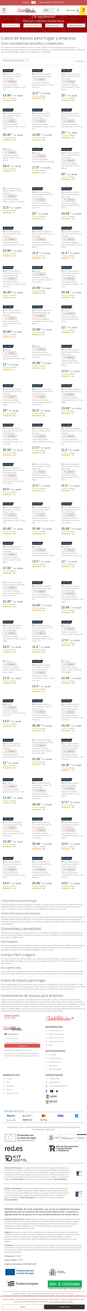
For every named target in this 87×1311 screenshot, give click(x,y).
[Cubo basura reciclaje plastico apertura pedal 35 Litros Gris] (43, 346)
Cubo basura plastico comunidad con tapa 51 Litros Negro (72, 599)
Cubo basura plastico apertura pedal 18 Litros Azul (72, 633)
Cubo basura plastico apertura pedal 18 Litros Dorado (12, 157)
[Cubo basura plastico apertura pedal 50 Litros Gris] (14, 233)
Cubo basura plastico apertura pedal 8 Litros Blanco (70, 319)
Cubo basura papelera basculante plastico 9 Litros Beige (71, 244)
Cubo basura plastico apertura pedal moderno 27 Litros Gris (42, 205)
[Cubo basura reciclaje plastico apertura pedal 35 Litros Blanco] (43, 391)
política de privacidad (30, 1043)
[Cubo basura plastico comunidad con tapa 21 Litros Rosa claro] (72, 746)
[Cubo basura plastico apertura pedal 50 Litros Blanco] (72, 194)
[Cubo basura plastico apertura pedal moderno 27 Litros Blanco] (14, 470)
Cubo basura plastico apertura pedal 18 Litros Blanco (70, 363)
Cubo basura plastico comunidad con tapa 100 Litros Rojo (12, 441)
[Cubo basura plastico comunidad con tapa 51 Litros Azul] (14, 115)
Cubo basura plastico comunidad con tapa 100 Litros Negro (41, 835)
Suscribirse (22, 1046)
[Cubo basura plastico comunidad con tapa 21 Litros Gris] (43, 115)
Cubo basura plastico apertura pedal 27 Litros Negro (12, 402)
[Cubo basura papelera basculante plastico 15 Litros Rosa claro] (43, 75)
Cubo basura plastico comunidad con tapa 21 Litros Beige (14, 638)
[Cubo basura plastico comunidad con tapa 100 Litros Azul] (43, 785)
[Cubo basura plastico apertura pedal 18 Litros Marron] (72, 784)
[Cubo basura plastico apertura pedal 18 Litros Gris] (43, 430)
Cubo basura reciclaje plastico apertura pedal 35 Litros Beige (71, 669)
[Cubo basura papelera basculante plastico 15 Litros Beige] (72, 390)
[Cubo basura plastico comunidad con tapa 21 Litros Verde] (14, 864)
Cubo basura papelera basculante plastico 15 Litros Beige (72, 400)
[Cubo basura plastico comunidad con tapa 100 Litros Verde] (72, 509)
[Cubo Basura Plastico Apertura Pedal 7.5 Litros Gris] (14, 190)
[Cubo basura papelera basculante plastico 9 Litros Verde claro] (43, 627)
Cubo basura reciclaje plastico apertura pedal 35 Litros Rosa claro (42, 750)
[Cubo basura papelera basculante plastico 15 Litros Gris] (43, 587)
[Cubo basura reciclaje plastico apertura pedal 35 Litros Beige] (72, 661)
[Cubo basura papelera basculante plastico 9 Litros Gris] (72, 430)
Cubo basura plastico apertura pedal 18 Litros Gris (43, 440)
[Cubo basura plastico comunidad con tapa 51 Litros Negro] (72, 588)
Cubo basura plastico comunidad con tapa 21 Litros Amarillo (72, 875)
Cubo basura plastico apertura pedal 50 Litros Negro (12, 323)
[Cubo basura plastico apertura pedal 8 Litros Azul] (14, 783)
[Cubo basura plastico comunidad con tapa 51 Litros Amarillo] (14, 273)
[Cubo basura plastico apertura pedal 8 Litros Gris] (72, 547)
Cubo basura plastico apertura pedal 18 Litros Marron (70, 794)
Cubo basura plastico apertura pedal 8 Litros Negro (14, 357)
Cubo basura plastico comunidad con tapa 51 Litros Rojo (43, 520)
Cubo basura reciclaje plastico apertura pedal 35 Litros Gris (42, 354)
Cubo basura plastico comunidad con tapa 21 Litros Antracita (14, 713)
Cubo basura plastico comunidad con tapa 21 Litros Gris (43, 126)
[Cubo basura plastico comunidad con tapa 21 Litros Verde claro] (72, 706)
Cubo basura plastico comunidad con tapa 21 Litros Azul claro (43, 678)
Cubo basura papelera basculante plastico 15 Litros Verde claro (13, 833)
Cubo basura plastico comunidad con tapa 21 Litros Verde (14, 875)
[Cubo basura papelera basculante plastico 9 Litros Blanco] (43, 233)
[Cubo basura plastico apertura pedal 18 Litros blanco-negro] (14, 661)
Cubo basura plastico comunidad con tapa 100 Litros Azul (41, 796)
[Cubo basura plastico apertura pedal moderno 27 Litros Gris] (43, 194)
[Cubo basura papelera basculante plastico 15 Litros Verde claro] (14, 823)
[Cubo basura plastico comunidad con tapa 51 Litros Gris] (14, 509)
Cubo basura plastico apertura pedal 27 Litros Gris (72, 125)
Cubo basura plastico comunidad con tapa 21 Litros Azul (14, 87)
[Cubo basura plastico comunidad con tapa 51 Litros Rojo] (43, 509)
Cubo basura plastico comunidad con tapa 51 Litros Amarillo (14, 284)
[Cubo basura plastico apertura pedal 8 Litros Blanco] (72, 310)
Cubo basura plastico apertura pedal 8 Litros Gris (71, 554)
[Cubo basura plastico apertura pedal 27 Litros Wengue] (43, 864)
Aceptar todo (64, 1307)
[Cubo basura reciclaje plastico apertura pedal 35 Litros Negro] (43, 271)
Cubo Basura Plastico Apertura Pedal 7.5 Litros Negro (41, 477)
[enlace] (80, 1173)
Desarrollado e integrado (65, 1293)
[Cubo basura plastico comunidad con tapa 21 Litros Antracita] (14, 704)
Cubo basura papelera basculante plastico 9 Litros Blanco (42, 244)
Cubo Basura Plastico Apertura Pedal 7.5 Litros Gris (14, 200)
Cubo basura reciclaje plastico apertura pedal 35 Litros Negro (42, 279)
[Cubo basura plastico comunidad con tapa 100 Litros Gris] (43, 706)
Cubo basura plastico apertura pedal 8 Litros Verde (43, 554)
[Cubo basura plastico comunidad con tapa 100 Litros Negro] (43, 824)
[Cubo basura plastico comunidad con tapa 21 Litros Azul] (14, 76)
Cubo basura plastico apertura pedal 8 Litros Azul (13, 790)
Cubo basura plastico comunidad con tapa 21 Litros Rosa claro (72, 756)
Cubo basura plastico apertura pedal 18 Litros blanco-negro (12, 669)
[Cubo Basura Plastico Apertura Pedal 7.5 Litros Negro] (43, 466)
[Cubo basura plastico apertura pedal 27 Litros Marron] (72, 155)
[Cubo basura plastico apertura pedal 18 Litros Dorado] (14, 149)
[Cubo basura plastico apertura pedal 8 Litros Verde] (43, 547)
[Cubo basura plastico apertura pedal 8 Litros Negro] (14, 350)
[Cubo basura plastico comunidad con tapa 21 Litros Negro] (72, 824)
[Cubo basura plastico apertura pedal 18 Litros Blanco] (72, 352)
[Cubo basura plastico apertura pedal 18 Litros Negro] (14, 549)
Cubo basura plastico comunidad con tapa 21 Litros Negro (72, 835)
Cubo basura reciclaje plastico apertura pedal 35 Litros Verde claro (13, 593)
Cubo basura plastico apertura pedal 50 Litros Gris (14, 243)
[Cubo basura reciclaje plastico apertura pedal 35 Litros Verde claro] (14, 583)
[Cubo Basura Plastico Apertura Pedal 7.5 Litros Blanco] (72, 466)
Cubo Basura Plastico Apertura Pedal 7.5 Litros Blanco (70, 477)
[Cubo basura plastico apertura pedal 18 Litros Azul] (72, 625)
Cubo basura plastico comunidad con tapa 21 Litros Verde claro (72, 717)
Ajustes (22, 1307)
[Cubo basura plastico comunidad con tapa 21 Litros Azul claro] (43, 667)
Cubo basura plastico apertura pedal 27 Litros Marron (70, 166)
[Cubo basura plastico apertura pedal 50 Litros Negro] (14, 312)
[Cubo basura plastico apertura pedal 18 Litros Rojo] (43, 153)
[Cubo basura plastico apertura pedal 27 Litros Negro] (14, 391)
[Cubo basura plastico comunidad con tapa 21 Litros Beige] (14, 627)
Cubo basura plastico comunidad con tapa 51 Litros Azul (14, 126)
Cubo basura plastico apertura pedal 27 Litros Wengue (41, 875)
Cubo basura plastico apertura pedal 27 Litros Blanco (70, 87)
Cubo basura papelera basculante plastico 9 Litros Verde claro (42, 638)
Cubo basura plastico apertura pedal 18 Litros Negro (12, 559)
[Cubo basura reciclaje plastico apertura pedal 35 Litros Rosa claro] (43, 741)
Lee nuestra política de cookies (61, 1302)
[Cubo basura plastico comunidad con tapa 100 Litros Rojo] (14, 430)
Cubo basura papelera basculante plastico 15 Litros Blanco (43, 321)
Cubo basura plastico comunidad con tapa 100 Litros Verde (70, 520)
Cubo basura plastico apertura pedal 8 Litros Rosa (13, 755)
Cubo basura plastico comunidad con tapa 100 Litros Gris (41, 717)
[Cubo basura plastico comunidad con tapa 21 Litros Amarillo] (72, 864)
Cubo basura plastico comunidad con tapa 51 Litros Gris (14, 520)
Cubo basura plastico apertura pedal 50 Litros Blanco (70, 205)
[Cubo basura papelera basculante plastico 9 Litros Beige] (72, 233)
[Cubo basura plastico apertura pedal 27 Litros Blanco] (72, 76)
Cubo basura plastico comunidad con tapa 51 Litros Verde (72, 284)
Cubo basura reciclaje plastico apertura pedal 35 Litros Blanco (42, 402)
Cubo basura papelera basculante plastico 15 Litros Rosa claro (43, 85)
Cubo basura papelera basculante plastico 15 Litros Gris (43, 597)
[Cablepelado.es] (27, 10)
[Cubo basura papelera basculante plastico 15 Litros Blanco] (43, 311)
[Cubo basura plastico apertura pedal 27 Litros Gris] (72, 115)
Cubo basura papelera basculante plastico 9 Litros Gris (71, 441)
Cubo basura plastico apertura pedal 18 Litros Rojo (43, 160)
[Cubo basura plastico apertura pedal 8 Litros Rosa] (14, 746)
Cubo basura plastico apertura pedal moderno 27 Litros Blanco (13, 481)
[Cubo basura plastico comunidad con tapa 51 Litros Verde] (72, 273)
